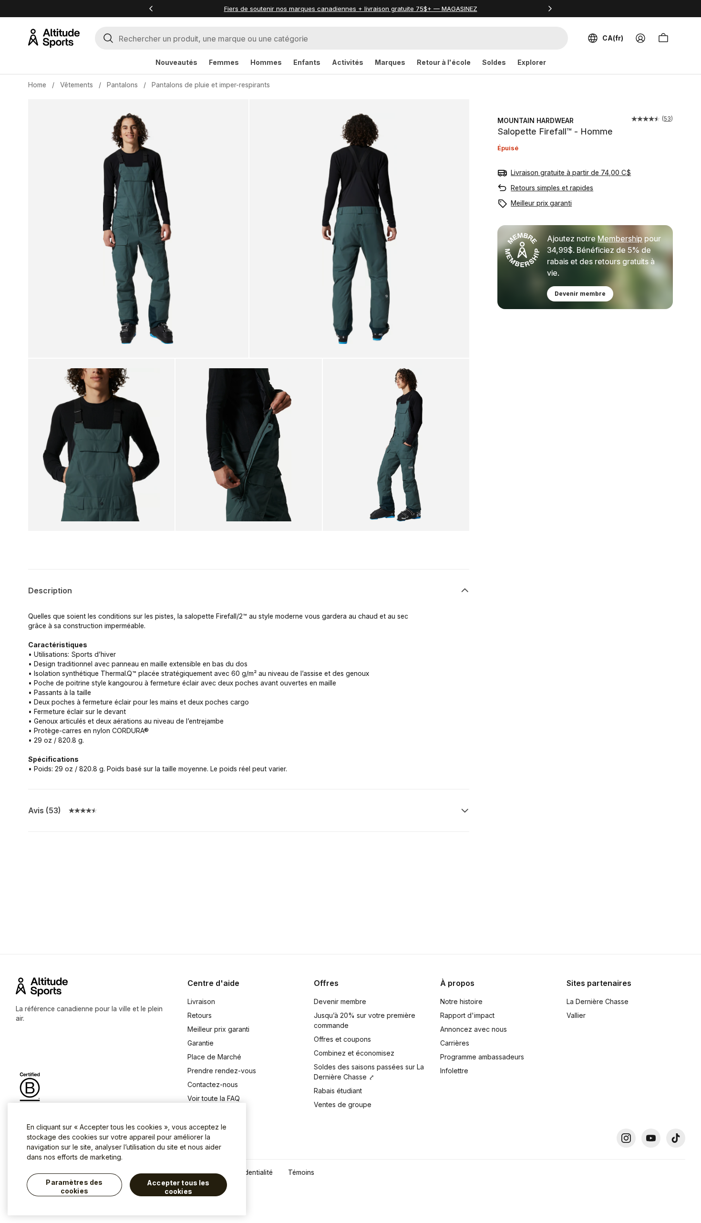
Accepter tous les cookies (178, 1187)
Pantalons (122, 85)
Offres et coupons (342, 1039)
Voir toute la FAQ (213, 1098)
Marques (390, 62)
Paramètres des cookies (74, 1186)
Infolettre (454, 1071)
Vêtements (76, 85)
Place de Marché (214, 1057)
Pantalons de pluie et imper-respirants (211, 85)
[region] (127, 1159)
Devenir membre (580, 293)
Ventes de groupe (342, 1104)
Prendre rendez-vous (221, 1071)
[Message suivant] (549, 8)
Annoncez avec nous (473, 1029)
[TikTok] (675, 1138)
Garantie (200, 1043)
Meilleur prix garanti (541, 203)
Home (37, 85)
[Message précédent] (151, 8)
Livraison (201, 1001)
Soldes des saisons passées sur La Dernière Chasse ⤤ (369, 1072)
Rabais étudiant (338, 1091)
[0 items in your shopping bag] (663, 38)
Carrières (454, 1043)
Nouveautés (176, 62)
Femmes (224, 62)
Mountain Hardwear (535, 120)
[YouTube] (650, 1138)
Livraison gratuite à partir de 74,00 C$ (571, 172)
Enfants (306, 62)
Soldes (494, 62)
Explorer (531, 62)
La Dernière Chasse (598, 1001)
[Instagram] (626, 1138)
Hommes (266, 62)
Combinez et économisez (354, 1053)
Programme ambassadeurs (482, 1057)
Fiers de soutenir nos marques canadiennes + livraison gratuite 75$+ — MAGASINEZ (350, 8)
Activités (347, 62)
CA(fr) (612, 38)
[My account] (640, 38)
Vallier (576, 1015)
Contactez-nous (212, 1084)
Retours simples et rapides (552, 188)
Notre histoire (461, 1001)
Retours (199, 1015)
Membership (620, 238)
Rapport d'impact (467, 1015)
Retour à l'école (444, 62)
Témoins (301, 1172)
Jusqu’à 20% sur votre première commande (364, 1020)
